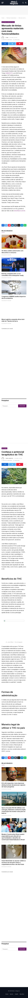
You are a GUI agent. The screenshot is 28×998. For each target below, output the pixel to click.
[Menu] (3, 2)
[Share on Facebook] (5, 43)
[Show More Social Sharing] (24, 43)
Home (6, 994)
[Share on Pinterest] (19, 43)
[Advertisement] (14, 349)
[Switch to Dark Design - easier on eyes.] (23, 2)
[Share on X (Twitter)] (12, 43)
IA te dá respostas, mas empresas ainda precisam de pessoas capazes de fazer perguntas (13, 785)
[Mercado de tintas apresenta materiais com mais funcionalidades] (14, 55)
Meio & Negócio (9, 458)
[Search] (25, 2)
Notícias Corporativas (8, 22)
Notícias (4, 448)
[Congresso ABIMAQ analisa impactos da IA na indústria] (14, 287)
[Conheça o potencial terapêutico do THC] (14, 476)
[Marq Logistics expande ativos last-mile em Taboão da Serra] (14, 310)
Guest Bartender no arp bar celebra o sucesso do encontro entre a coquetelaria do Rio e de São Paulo (14, 862)
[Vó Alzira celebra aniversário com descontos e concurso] (14, 242)
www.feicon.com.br (19, 210)
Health (16, 994)
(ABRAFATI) (9, 73)
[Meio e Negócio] (14, 2)
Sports (11, 994)
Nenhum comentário (7, 39)
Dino (7, 37)
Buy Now (22, 994)
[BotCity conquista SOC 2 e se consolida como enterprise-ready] (14, 265)
